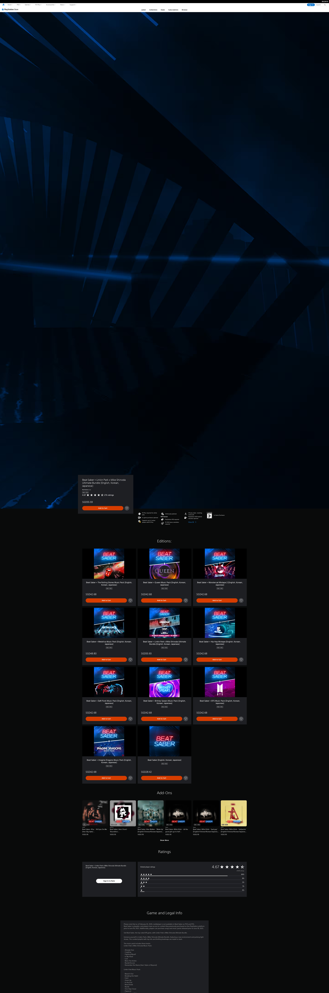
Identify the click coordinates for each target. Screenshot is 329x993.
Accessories (50, 4)
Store (9, 4)
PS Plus (37, 4)
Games (27, 4)
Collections (153, 10)
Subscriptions (173, 10)
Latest (143, 10)
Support (72, 4)
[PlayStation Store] (10, 9)
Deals (163, 10)
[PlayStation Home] (3, 5)
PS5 (18, 4)
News (62, 4)
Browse (184, 10)
